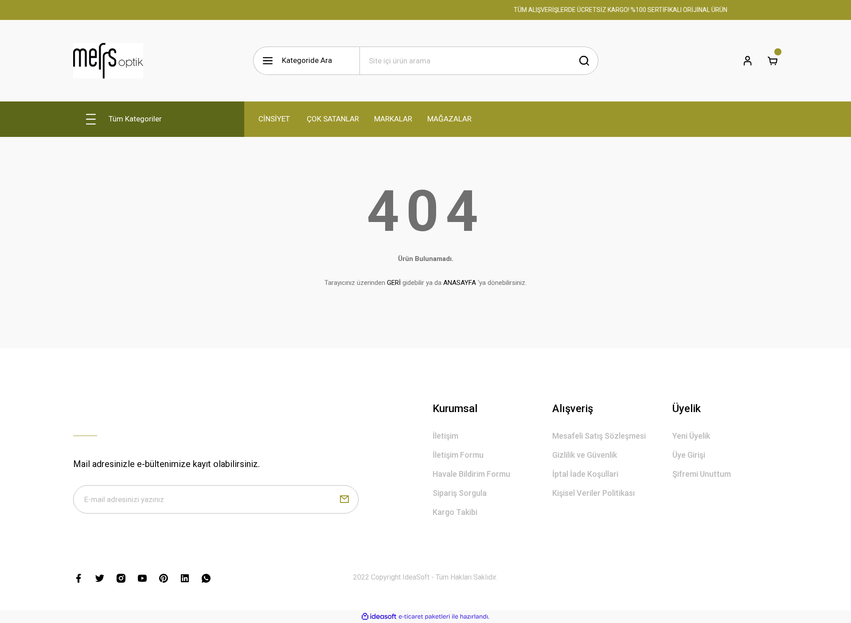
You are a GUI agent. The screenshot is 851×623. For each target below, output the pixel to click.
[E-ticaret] (424, 617)
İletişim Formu (458, 454)
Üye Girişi (688, 454)
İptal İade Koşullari (585, 474)
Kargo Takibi (455, 512)
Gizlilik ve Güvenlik (584, 454)
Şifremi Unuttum (701, 474)
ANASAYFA (459, 283)
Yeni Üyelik (691, 435)
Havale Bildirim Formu (471, 474)
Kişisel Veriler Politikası (593, 493)
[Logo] (108, 60)
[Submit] (344, 499)
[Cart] (772, 61)
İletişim (445, 435)
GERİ (394, 283)
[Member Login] (747, 61)
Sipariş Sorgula (460, 493)
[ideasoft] (379, 616)
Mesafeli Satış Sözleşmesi (599, 435)
